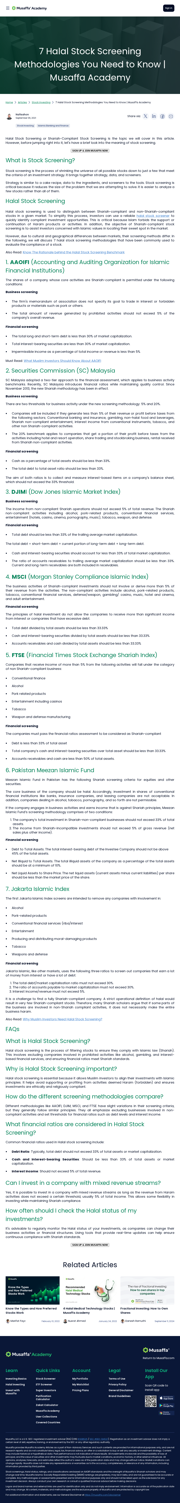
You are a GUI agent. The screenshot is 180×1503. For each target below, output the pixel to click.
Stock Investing (41, 102)
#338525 (83, 1439)
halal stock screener (153, 216)
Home (9, 102)
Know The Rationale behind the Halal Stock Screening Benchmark (74, 252)
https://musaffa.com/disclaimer (103, 1494)
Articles (22, 102)
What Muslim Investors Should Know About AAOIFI (62, 361)
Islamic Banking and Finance (53, 125)
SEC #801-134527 (99, 1439)
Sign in (168, 7)
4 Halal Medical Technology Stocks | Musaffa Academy (89, 1311)
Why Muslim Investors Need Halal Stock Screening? (62, 1019)
